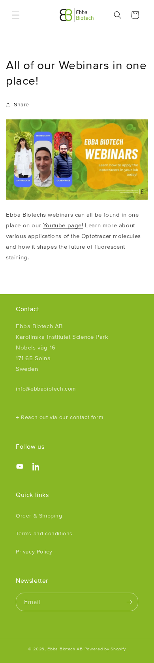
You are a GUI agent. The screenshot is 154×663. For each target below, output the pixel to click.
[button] (15, 15)
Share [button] (21, 104)
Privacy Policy (34, 551)
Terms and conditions (44, 533)
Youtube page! (63, 225)
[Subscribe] (129, 602)
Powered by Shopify (105, 648)
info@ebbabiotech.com (46, 388)
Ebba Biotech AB (65, 648)
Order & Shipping (39, 515)
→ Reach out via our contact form (59, 417)
